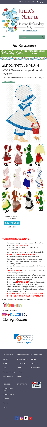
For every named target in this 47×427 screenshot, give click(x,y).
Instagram (6, 399)
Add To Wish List (12, 227)
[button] (23, 339)
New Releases (20, 372)
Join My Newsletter (8, 376)
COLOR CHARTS (8, 81)
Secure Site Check (34, 368)
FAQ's (4, 368)
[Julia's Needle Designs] (23, 20)
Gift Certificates (22, 384)
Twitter (5, 407)
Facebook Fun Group (8, 394)
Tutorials (19, 376)
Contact (5, 363)
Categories (2, 35)
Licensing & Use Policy (9, 372)
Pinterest (5, 403)
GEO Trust (33, 359)
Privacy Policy (33, 363)
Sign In (21, 2)
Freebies (19, 368)
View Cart (42, 2)
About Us (5, 359)
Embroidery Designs (22, 359)
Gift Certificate (29, 2)
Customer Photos (21, 363)
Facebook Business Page (8, 389)
